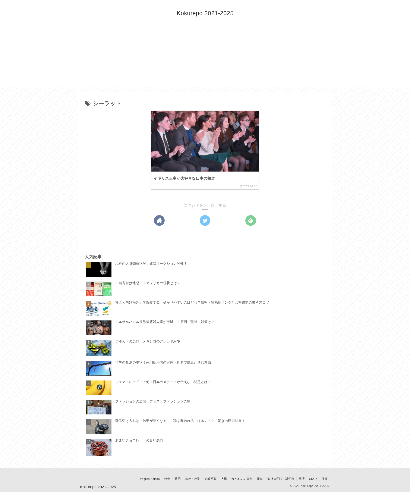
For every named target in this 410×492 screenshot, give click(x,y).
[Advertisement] (205, 57)
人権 (224, 478)
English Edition (150, 478)
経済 (302, 478)
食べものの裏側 (241, 478)
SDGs (313, 478)
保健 (325, 478)
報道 (260, 478)
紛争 (167, 478)
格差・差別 (192, 478)
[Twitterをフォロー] (205, 220)
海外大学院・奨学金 (280, 478)
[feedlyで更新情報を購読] (250, 220)
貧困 (178, 478)
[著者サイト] (159, 220)
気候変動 (211, 478)
